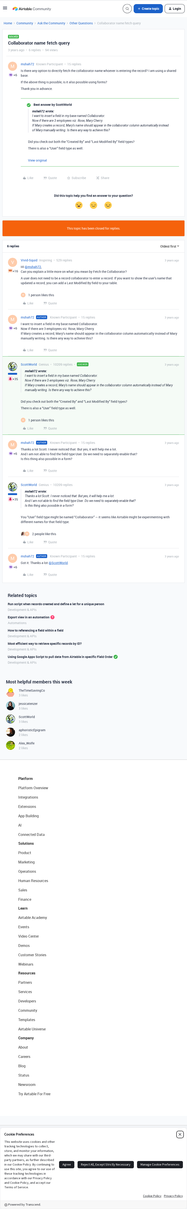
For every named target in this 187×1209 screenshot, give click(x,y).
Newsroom (27, 1084)
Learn (23, 908)
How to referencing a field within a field (35, 630)
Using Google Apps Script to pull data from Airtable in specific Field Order (60, 657)
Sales (22, 890)
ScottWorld (29, 364)
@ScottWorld (58, 563)
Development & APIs (22, 609)
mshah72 (27, 64)
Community (24, 23)
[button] (5, 9)
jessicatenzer (28, 703)
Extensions (27, 806)
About (23, 1047)
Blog (22, 1065)
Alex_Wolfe (26, 743)
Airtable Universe (32, 1029)
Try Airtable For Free (34, 1093)
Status (23, 1075)
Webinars (25, 964)
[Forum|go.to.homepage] (31, 8)
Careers (24, 1056)
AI (20, 825)
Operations (27, 871)
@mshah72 (33, 267)
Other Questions (81, 23)
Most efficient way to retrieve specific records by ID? (45, 643)
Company (26, 1037)
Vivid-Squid (29, 260)
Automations (17, 623)
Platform (25, 778)
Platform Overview (33, 787)
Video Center (28, 936)
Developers (27, 1001)
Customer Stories (32, 954)
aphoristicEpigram (32, 730)
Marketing (26, 862)
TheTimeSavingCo (32, 690)
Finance (24, 899)
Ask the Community (51, 23)
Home (8, 23)
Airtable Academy (32, 917)
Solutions (26, 843)
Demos (24, 945)
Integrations (28, 797)
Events (23, 926)
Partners (25, 982)
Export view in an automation (28, 617)
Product (24, 852)
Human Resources (33, 880)
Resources (26, 973)
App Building (28, 815)
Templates (26, 1019)
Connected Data (31, 834)
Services (25, 991)
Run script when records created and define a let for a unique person (56, 604)
